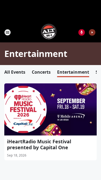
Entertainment (73, 72)
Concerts (41, 72)
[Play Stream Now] (92, 32)
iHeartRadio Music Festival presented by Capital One (39, 144)
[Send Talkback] (81, 32)
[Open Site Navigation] (7, 32)
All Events (14, 72)
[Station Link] (49, 32)
